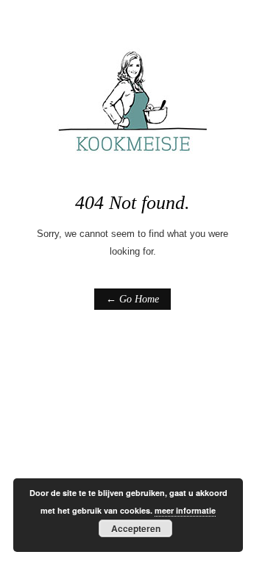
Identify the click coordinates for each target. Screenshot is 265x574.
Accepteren (135, 528)
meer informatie (185, 510)
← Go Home (132, 299)
